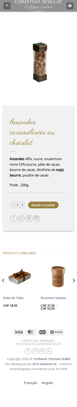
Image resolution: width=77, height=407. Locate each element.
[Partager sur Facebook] (13, 218)
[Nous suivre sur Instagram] (35, 351)
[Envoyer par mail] (21, 218)
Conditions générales (38, 340)
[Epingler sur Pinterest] (29, 218)
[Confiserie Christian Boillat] (38, 5)
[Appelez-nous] (49, 351)
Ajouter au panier (43, 205)
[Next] (73, 289)
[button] (7, 5)
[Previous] (3, 289)
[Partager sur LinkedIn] (36, 218)
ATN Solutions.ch (44, 364)
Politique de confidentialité (38, 344)
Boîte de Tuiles (13, 297)
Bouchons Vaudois (53, 297)
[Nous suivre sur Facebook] (28, 351)
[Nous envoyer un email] (42, 351)
